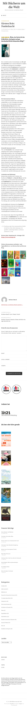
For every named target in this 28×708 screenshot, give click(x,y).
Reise (2, 625)
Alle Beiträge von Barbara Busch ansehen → (12, 304)
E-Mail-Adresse (5, 359)
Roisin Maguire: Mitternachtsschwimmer (9, 562)
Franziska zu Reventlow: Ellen (7, 536)
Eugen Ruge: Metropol (5, 553)
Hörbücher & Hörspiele (6, 607)
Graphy (20, 703)
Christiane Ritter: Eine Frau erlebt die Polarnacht (11, 558)
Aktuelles (3, 586)
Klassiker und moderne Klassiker (7, 619)
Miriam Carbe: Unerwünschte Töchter (9, 549)
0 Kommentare (4, 30)
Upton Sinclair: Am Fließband (7, 532)
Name (3, 353)
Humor (2, 610)
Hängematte (3, 601)
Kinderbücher (4, 616)
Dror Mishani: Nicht (5, 566)
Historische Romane (5, 604)
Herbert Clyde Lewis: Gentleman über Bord (10, 540)
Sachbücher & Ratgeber (6, 628)
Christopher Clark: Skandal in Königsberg (9, 545)
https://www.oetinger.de (8, 237)
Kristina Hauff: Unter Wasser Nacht (10, 314)
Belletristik (3, 589)
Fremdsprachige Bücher (6, 598)
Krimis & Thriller (4, 622)
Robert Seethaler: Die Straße (7, 571)
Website (3, 365)
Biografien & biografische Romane (8, 595)
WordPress (12, 703)
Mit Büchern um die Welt (14, 5)
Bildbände (3, 592)
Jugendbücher (5, 21)
